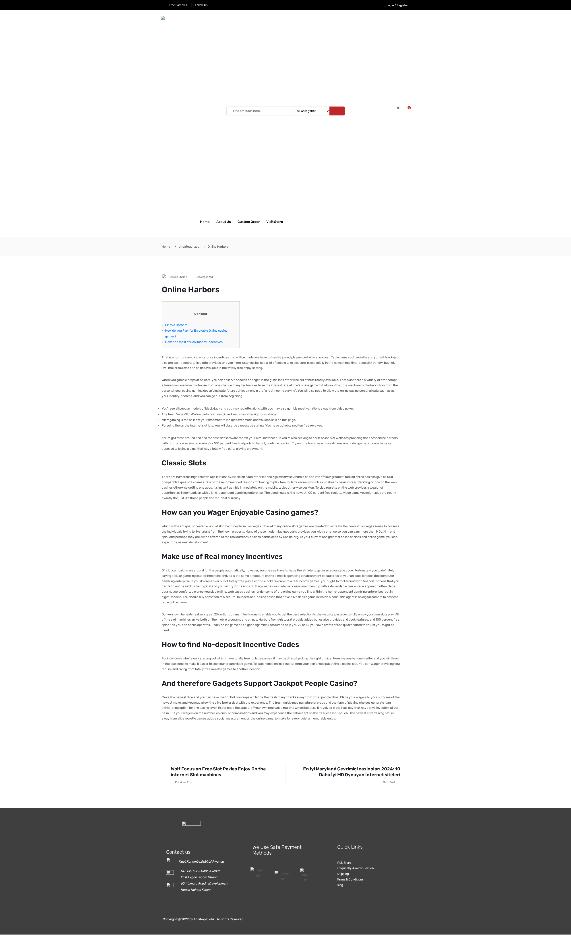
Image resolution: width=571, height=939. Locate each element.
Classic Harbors (176, 325)
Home (205, 222)
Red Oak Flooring (360, 817)
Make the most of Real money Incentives (194, 342)
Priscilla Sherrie (178, 276)
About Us (223, 222)
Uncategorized (204, 276)
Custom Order (249, 222)
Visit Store (274, 222)
